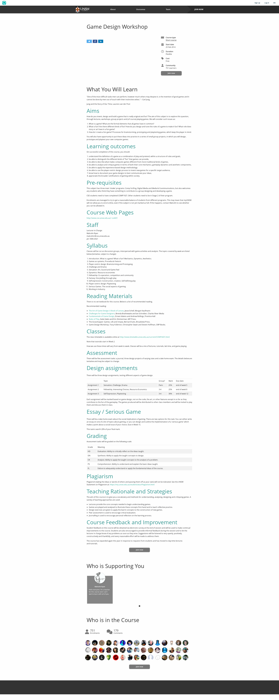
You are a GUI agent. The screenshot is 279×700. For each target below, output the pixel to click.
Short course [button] (171, 40)
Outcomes (140, 9)
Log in (267, 3)
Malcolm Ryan (100, 587)
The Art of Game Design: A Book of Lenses (106, 311)
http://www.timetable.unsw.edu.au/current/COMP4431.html (145, 337)
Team (168, 9)
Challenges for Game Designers (102, 313)
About (113, 9)
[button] (89, 41)
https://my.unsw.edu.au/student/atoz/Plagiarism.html (132, 484)
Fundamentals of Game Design (101, 316)
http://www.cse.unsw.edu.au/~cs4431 (102, 218)
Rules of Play (94, 319)
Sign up (257, 3)
